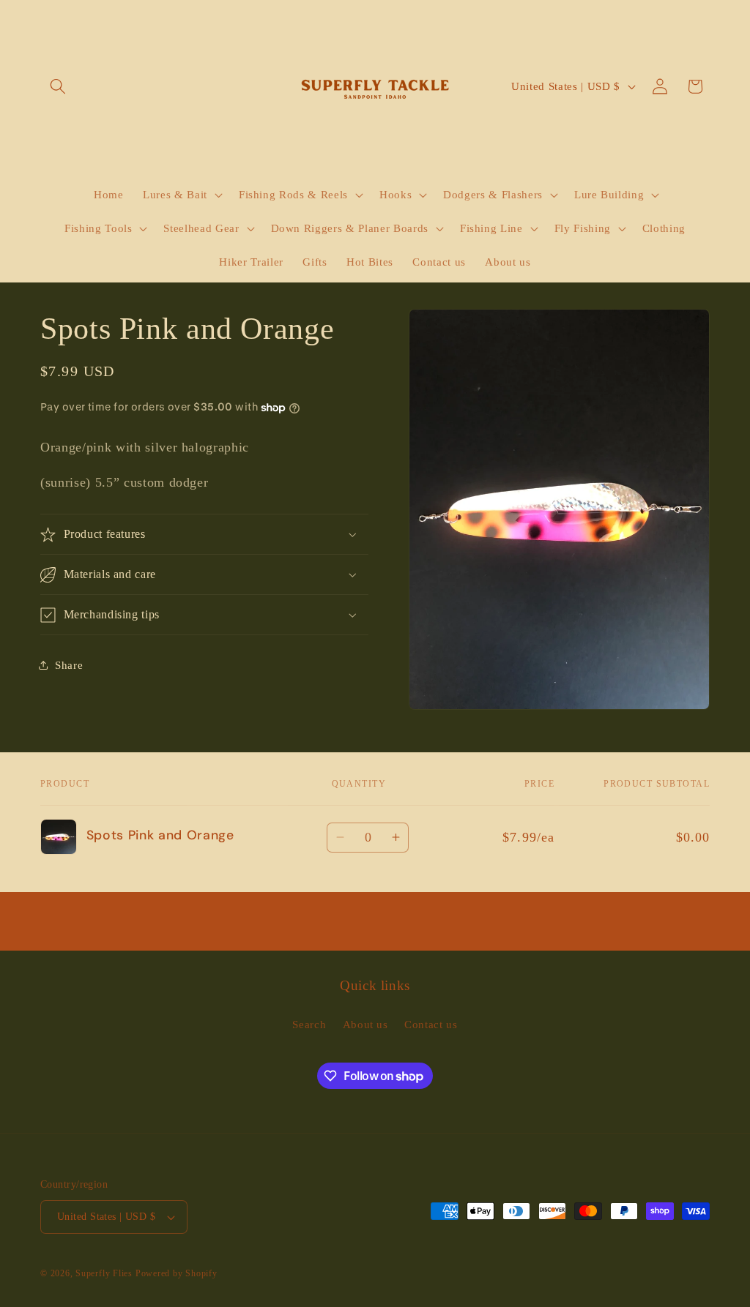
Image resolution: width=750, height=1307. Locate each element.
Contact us (431, 1024)
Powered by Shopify (176, 1273)
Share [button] (69, 665)
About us (365, 1024)
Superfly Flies (104, 1273)
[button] (57, 86)
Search (309, 1024)
